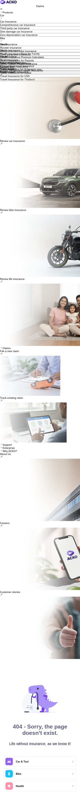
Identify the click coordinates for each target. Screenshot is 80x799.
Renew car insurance (12, 140)
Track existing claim (11, 397)
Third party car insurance (15, 28)
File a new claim (9, 351)
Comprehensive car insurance (17, 24)
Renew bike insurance (13, 209)
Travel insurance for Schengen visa (20, 69)
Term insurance (9, 59)
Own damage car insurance (16, 31)
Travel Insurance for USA (15, 76)
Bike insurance (8, 44)
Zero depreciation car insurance (19, 34)
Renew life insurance (12, 278)
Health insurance (10, 50)
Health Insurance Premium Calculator (22, 57)
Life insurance (8, 56)
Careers (4, 523)
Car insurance (8, 21)
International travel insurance (17, 66)
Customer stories (10, 592)
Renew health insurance (14, 71)
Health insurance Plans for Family (20, 53)
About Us (5, 454)
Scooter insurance (10, 47)
